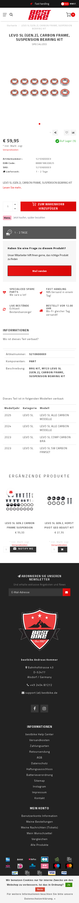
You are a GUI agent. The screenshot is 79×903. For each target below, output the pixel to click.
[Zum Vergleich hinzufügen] (73, 132)
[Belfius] (32, 859)
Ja (68, 884)
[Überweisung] (20, 859)
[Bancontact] (15, 873)
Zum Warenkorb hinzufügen (50, 206)
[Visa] (52, 873)
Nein (40, 889)
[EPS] (8, 866)
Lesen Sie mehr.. (12, 187)
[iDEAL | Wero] (20, 866)
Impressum (39, 792)
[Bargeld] (57, 859)
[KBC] (32, 866)
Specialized (39, 44)
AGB (39, 757)
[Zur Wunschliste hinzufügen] (67, 132)
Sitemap (39, 781)
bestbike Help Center (40, 734)
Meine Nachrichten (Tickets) (39, 827)
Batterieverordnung (39, 775)
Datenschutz (39, 763)
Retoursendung (39, 752)
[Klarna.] (44, 866)
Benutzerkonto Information (39, 816)
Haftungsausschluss (39, 769)
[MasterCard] (69, 866)
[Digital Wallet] (69, 859)
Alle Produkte (40, 845)
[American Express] (8, 859)
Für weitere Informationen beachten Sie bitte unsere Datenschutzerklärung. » (40, 896)
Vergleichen (40, 839)
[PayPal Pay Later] (39, 873)
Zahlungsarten (39, 746)
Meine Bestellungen (39, 822)
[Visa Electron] (64, 873)
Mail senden (39, 271)
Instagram (39, 786)
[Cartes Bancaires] (44, 859)
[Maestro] (57, 866)
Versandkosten (11, 149)
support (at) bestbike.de (41, 693)
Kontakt (40, 798)
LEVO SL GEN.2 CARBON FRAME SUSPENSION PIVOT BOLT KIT (20, 527)
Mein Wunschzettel (39, 833)
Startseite (12, 25)
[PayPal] (27, 873)
